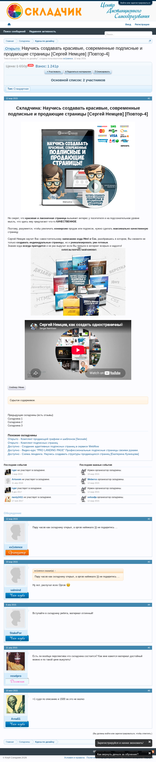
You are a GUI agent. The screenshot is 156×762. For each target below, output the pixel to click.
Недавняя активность (42, 31)
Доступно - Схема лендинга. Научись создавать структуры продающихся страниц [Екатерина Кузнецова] (73, 453)
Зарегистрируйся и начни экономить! (120, 742)
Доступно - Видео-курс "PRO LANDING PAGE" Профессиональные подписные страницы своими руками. (73, 450)
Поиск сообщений (14, 31)
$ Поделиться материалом (78, 72)
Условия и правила (74, 757)
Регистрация (142, 24)
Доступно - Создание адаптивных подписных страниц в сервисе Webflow (53, 446)
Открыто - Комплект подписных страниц (33, 442)
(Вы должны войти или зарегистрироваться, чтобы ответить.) (122, 733)
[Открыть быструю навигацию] (150, 41)
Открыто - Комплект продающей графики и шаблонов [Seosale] (47, 438)
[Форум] (9, 24)
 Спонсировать (102, 72)
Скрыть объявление (149, 741)
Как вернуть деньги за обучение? (117, 754)
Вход (128, 24)
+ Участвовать (54, 72)
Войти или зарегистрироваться (135, 3)
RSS (152, 751)
